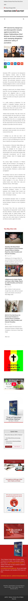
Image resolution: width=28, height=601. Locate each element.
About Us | (21, 587)
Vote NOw (8, 446)
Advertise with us (14, 588)
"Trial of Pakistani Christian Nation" (16, 562)
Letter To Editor (7, 587)
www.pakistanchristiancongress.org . (9, 568)
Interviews (5, 585)
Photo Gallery (15, 587)
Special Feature (12, 585)
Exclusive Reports (20, 585)
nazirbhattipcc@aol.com (6, 575)
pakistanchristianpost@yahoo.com (19, 575)
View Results (17, 446)
